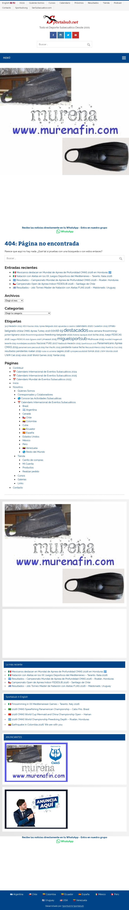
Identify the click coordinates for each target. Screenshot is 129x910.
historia (76, 335)
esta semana (95, 331)
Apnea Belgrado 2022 (48, 326)
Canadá (26, 413)
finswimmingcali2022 (35, 335)
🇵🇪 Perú (115, 894)
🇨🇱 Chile (27, 417)
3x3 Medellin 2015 (13, 326)
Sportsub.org (21, 8)
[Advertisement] (64, 200)
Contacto (6, 8)
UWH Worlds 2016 (109, 351)
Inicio (22, 3)
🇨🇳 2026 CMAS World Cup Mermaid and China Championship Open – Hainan (49, 714)
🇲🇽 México (100, 894)
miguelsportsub (72, 338)
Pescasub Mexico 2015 (95, 347)
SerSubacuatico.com (42, 8)
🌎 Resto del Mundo (33, 451)
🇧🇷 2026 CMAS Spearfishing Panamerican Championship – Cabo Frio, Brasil (48, 709)
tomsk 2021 (93, 351)
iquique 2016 (86, 335)
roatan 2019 (34, 351)
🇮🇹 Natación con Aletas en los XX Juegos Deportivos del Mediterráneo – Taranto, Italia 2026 (62, 276)
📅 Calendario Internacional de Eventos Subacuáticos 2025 (45, 375)
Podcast (117, 3)
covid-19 (57, 331)
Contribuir (18, 368)
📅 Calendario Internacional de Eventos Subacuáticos (47, 402)
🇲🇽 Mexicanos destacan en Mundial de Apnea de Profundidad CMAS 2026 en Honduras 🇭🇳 (62, 272)
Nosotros (18, 387)
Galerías (22, 479)
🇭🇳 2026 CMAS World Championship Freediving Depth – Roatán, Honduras (48, 719)
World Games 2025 (42, 355)
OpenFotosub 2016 (89, 343)
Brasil (25, 406)
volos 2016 (26, 355)
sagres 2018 (63, 351)
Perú (25, 444)
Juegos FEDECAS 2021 (19, 339)
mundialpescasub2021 (26, 343)
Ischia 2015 (98, 334)
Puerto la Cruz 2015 (114, 347)
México (26, 440)
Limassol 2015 (49, 339)
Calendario (65, 3)
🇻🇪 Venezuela (29, 448)
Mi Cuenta (28, 463)
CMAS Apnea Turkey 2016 (37, 331)
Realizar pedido (30, 471)
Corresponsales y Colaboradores (35, 394)
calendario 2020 (84, 326)
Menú (6, 57)
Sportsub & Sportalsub (73, 906)
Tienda (106, 3)
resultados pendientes (16, 351)
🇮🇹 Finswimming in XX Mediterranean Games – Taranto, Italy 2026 (43, 704)
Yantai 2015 (59, 355)
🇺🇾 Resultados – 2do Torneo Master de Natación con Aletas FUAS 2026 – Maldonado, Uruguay (64, 287)
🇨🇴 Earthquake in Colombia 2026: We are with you (35, 724)
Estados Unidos (30, 436)
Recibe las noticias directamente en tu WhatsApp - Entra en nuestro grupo (64, 227)
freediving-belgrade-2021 (58, 334)
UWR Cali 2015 (13, 355)
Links (20, 483)
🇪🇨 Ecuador (28, 429)
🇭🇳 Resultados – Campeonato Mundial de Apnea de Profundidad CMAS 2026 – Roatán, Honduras (65, 280)
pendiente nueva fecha (73, 347)
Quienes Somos (36, 3)
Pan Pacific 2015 (52, 347)
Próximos (79, 3)
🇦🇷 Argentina (29, 409)
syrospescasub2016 (78, 351)
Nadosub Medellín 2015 (69, 343)
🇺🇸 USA (64, 900)
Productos (28, 467)
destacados (76, 330)
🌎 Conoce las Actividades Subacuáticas (39, 398)
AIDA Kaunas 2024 (30, 326)
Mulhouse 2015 (96, 339)
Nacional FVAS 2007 (46, 343)
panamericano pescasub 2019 (32, 347)
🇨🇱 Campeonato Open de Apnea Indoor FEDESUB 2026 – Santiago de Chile (54, 283)
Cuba (25, 425)
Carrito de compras (32, 460)
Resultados (93, 3)
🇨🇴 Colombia (29, 421)
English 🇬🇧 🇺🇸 (8, 3)
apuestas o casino (66, 326)
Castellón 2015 (101, 326)
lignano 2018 (35, 339)
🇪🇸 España (28, 432)
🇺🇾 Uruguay (48, 900)
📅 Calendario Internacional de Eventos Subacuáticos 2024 (45, 371)
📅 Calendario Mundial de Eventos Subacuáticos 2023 (42, 379)
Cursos (52, 3)
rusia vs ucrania (49, 351)
